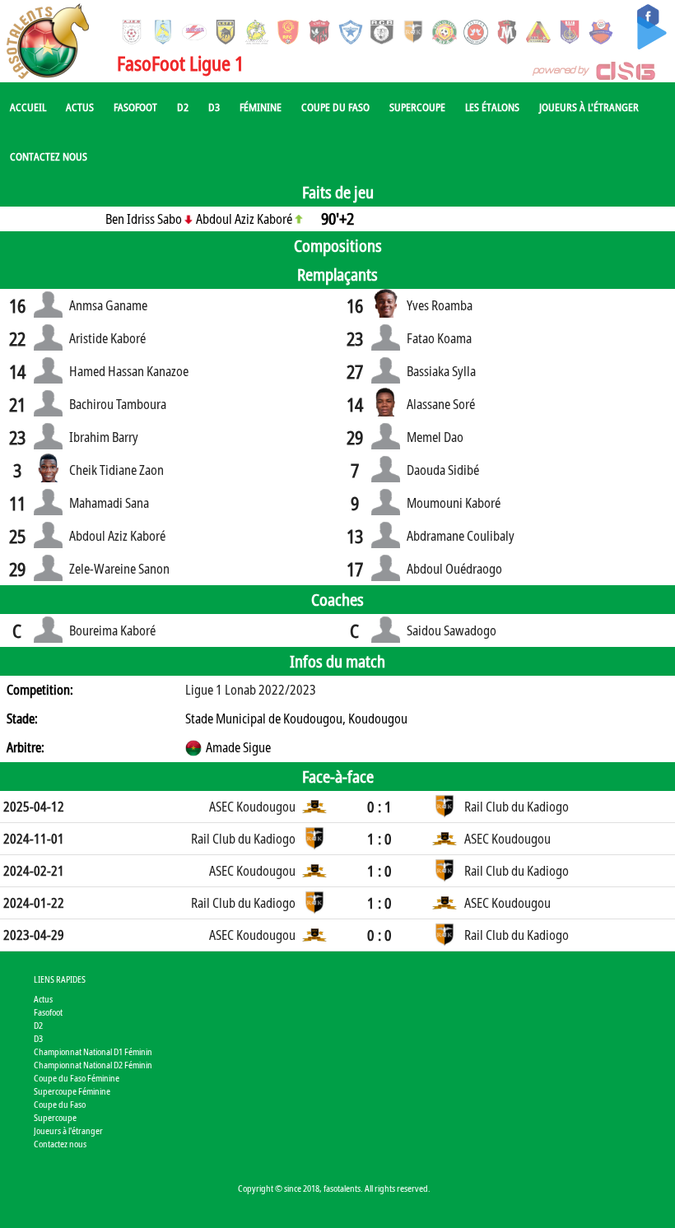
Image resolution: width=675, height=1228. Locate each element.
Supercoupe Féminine (72, 1091)
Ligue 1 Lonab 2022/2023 (250, 690)
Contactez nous (48, 156)
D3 (214, 107)
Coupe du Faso (335, 107)
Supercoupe (417, 107)
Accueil (28, 107)
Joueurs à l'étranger (589, 107)
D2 (183, 107)
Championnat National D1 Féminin (93, 1051)
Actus (80, 107)
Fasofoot (135, 107)
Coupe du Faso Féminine (76, 1078)
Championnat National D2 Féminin (93, 1064)
